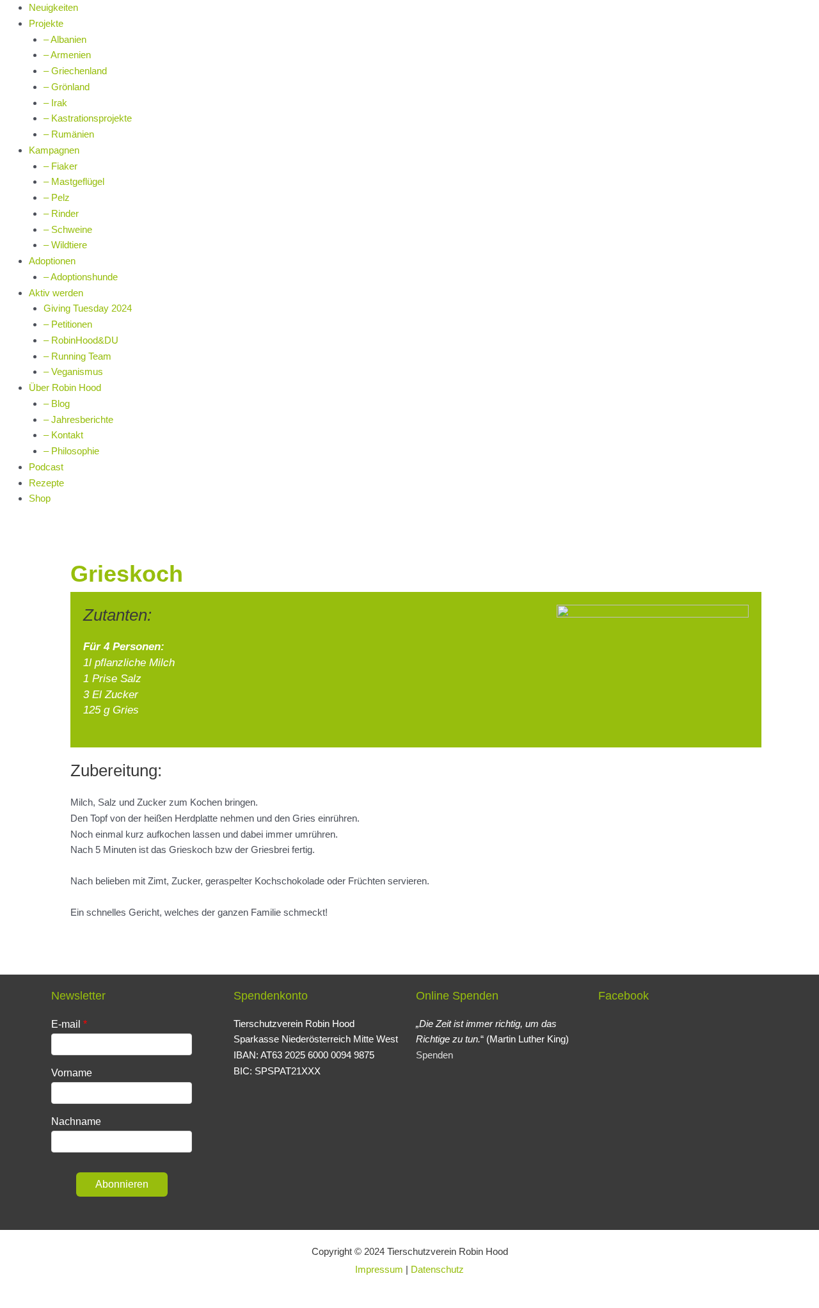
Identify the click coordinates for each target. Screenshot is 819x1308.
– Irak (55, 102)
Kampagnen (54, 150)
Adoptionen (52, 260)
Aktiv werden (56, 292)
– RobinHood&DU (81, 340)
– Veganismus (73, 371)
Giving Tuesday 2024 (88, 308)
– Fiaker (60, 166)
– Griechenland (75, 70)
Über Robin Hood (65, 387)
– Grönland (67, 86)
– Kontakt (63, 434)
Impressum (379, 1269)
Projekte (46, 23)
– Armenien (67, 54)
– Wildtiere (65, 244)
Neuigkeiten (53, 7)
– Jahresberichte (78, 419)
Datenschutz (437, 1269)
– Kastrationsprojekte (88, 118)
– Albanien (65, 39)
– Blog (57, 403)
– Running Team (77, 356)
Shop (40, 498)
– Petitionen (68, 324)
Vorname (71, 1072)
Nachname (76, 1121)
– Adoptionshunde (81, 276)
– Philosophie (71, 450)
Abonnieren (121, 1184)
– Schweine (68, 229)
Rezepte (46, 482)
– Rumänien (69, 134)
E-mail (66, 1024)
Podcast (46, 466)
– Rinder (61, 213)
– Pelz (57, 197)
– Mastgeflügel (74, 181)
